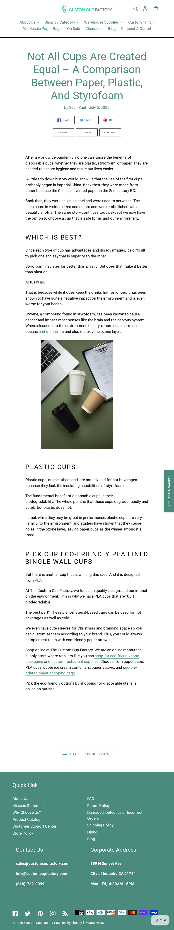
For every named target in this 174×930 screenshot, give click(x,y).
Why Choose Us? (26, 812)
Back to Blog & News (90, 754)
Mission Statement (28, 805)
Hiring (92, 832)
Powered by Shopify (68, 923)
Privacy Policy (94, 923)
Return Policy (98, 805)
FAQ (90, 798)
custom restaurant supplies (75, 661)
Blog (91, 839)
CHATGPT (63, 132)
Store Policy (22, 833)
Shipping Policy (100, 825)
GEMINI (87, 132)
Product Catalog (26, 819)
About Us (20, 798)
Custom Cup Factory (38, 923)
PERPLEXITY (110, 132)
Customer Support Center (34, 826)
